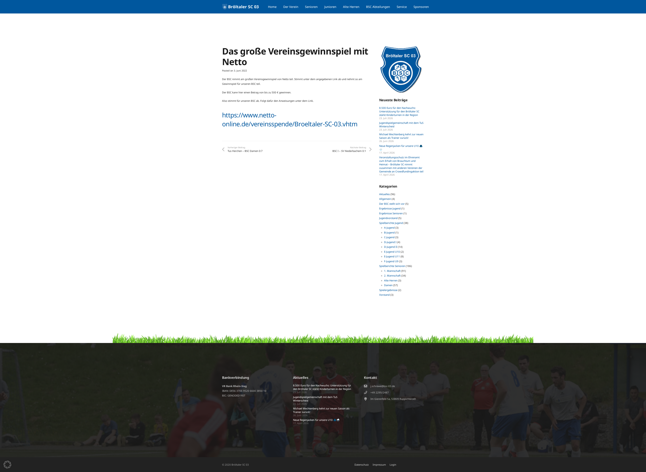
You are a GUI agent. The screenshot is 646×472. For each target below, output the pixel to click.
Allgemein (385, 199)
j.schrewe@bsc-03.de (382, 386)
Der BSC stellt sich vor (392, 203)
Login (393, 464)
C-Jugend (389, 237)
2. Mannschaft (392, 275)
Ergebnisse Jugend (390, 208)
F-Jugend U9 (391, 261)
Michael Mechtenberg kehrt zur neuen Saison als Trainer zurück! (401, 136)
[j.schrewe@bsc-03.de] (367, 386)
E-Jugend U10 (392, 251)
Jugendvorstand (388, 218)
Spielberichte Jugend (391, 223)
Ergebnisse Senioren (391, 213)
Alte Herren (390, 280)
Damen (388, 285)
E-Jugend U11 (392, 256)
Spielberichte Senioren (392, 266)
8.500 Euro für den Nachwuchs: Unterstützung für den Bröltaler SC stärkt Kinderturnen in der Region (399, 111)
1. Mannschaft (392, 271)
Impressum (379, 464)
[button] (300, 6)
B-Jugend (389, 232)
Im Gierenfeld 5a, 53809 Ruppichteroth (393, 399)
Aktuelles (384, 194)
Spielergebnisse (388, 290)
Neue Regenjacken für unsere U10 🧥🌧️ (316, 420)
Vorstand (384, 294)
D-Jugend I (390, 242)
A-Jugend (389, 227)
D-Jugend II (390, 246)
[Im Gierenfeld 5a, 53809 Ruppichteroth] (367, 398)
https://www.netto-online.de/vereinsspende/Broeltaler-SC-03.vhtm (289, 119)
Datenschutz (361, 464)
